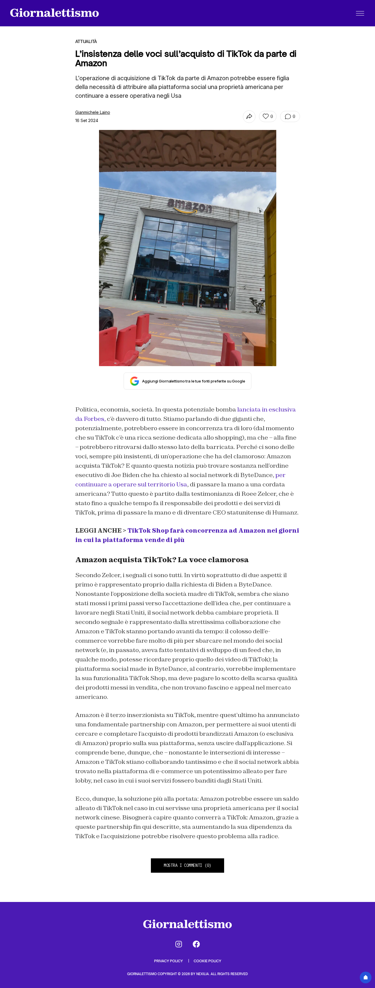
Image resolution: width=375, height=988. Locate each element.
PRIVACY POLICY (169, 961)
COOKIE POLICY (207, 961)
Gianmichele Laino (92, 112)
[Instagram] (179, 944)
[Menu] (360, 13)
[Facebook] (196, 944)
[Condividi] (249, 116)
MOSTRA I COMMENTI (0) (187, 865)
